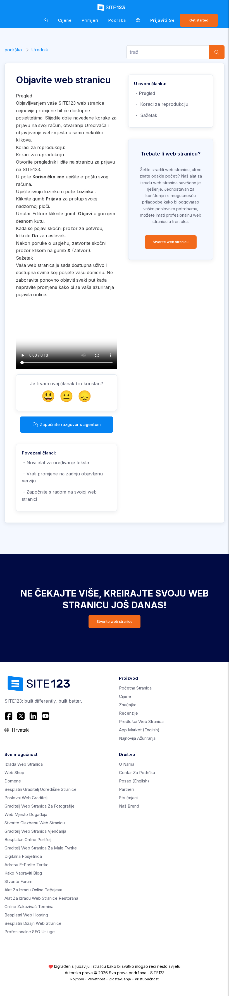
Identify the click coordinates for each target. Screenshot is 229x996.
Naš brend (129, 806)
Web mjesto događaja (25, 814)
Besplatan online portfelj (27, 839)
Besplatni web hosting (26, 915)
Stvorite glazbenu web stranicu (34, 822)
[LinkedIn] (33, 716)
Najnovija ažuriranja (137, 738)
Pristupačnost (147, 979)
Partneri (126, 789)
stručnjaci (128, 797)
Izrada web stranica (23, 764)
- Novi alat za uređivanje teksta (55, 462)
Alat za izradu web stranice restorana (41, 898)
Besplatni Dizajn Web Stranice (32, 923)
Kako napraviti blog (23, 873)
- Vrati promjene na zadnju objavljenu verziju (62, 477)
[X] (21, 716)
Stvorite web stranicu (171, 242)
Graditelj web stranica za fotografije (39, 806)
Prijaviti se (162, 20)
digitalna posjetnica (23, 856)
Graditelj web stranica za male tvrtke (40, 848)
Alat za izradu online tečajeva (33, 889)
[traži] (217, 52)
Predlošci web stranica (141, 721)
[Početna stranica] (45, 20)
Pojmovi (77, 979)
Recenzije (128, 713)
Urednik (39, 49)
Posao (134, 781)
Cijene (65, 20)
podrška (117, 20)
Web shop (14, 772)
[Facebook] (9, 716)
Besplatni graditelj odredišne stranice (40, 789)
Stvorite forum (18, 881)
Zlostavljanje (120, 979)
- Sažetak (145, 115)
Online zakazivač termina (28, 906)
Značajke (128, 704)
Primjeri (90, 20)
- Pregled (144, 93)
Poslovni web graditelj (25, 797)
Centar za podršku (137, 772)
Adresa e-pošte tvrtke (26, 864)
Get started (198, 20)
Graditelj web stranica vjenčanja (35, 831)
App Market (139, 729)
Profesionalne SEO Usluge (29, 931)
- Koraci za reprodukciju (161, 104)
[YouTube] (45, 716)
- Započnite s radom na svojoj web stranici (59, 495)
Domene (12, 781)
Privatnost (96, 979)
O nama (126, 764)
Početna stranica (135, 688)
